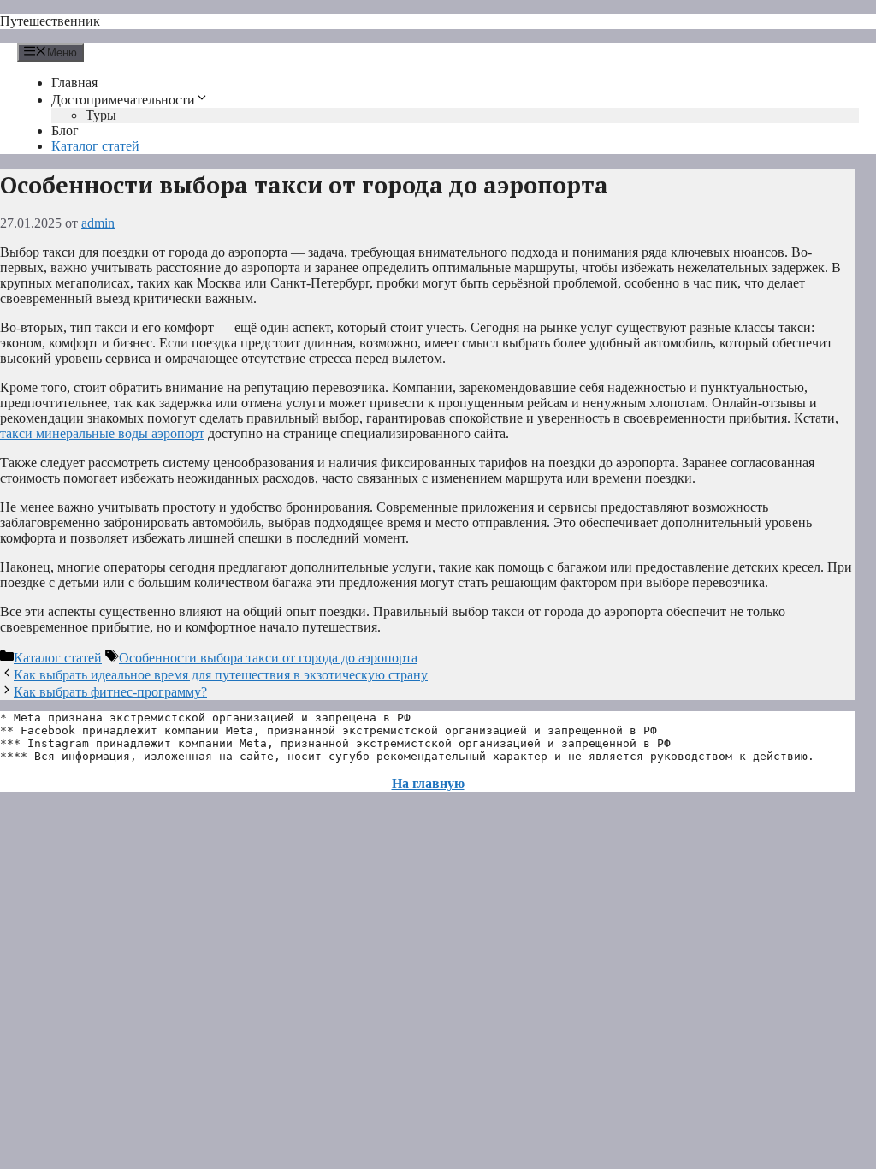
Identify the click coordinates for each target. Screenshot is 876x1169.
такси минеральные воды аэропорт (102, 433)
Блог (65, 130)
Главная (74, 82)
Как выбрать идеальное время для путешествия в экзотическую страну (221, 675)
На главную (428, 783)
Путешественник (50, 21)
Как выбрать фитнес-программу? (110, 692)
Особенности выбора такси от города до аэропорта (268, 657)
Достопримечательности (123, 99)
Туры (101, 115)
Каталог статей (95, 146)
